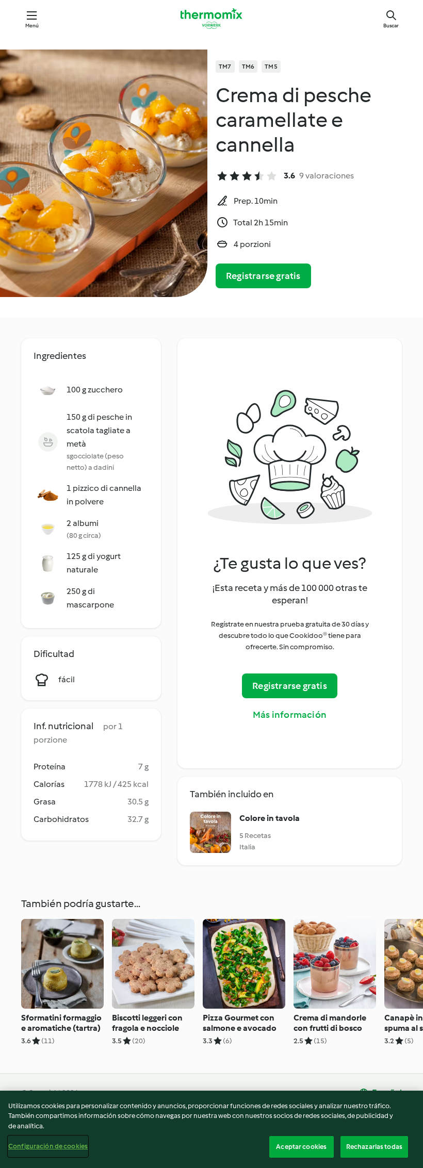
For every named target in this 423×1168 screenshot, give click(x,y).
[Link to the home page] (211, 18)
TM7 (225, 66)
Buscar (391, 25)
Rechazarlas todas (374, 1146)
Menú (32, 25)
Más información (290, 714)
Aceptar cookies (301, 1146)
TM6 (248, 66)
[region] (211, 1129)
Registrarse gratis (263, 276)
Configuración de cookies (48, 1146)
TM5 (271, 66)
